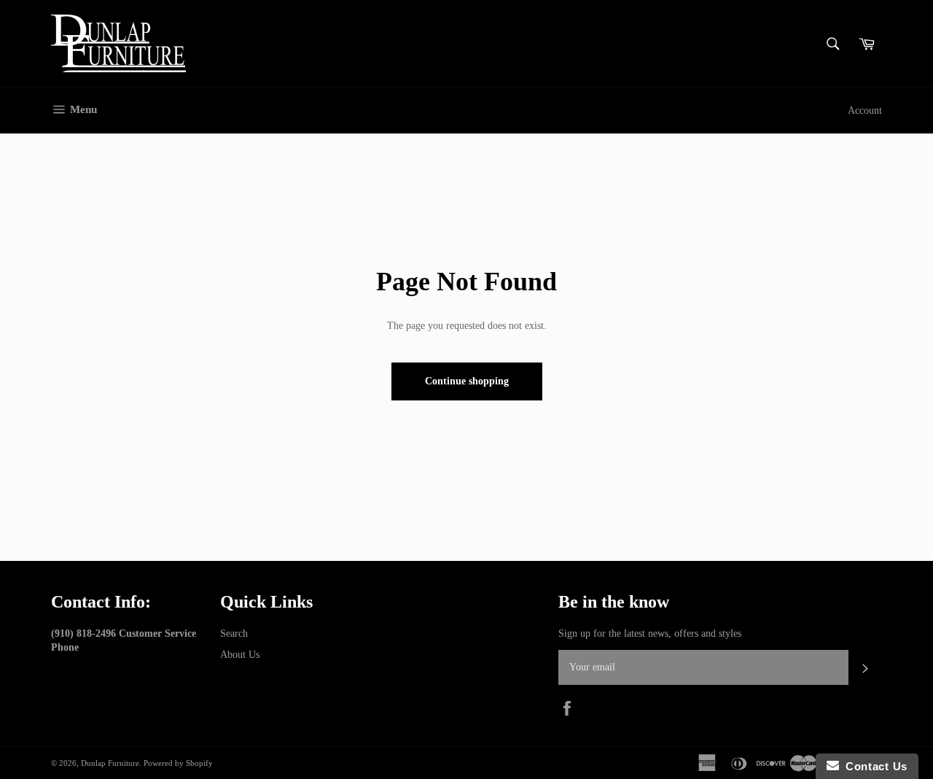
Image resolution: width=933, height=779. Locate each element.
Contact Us (873, 766)
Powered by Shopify (178, 763)
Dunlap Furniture (110, 763)
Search (234, 633)
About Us (239, 654)
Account (865, 110)
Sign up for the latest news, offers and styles (649, 633)
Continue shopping (467, 381)
